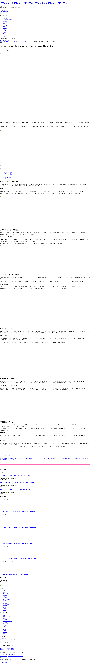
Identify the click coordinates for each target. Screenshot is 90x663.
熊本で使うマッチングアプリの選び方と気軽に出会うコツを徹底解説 (19, 511)
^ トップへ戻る (3, 662)
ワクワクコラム (20, 41)
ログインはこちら (4, 654)
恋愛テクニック (6, 599)
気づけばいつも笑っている (9, 173)
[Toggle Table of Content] (1, 168)
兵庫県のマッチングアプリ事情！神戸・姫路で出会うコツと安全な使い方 (20, 527)
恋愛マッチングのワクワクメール (8, 41)
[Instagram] (2, 638)
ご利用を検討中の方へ (5, 11)
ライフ (4, 600)
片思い (4, 608)
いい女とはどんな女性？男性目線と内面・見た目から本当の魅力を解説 (19, 558)
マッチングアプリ (7, 593)
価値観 (4, 607)
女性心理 (5, 595)
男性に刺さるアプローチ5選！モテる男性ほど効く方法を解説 (17, 482)
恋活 (4, 596)
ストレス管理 (6, 604)
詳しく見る (2, 584)
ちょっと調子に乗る (8, 176)
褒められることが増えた (9, 172)
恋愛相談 (5, 605)
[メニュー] (6, 10)
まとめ (5, 178)
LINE (4, 601)
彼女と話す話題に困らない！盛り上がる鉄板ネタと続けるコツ (17, 543)
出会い (4, 592)
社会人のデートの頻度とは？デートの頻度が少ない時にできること (19, 489)
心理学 (4, 610)
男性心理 (5, 603)
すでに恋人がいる (7, 177)
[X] (6, 638)
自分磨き (5, 597)
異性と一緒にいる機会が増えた (10, 171)
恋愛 (26, 41)
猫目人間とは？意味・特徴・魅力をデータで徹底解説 (15, 574)
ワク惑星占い (19, 656)
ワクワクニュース (12, 656)
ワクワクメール (3, 656)
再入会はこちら (12, 654)
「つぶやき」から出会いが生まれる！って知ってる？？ (15, 475)
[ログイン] (3, 10)
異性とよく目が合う (8, 174)
